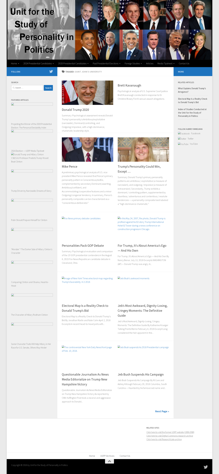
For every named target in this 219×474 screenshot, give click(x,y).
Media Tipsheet (164, 63)
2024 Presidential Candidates (37, 63)
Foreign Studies (132, 63)
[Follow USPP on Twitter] (51, 71)
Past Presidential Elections (105, 63)
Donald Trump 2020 (75, 110)
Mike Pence (69, 166)
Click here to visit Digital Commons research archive (169, 435)
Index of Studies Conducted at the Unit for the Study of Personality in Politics (192, 112)
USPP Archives (107, 455)
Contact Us (184, 63)
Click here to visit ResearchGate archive (164, 439)
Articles (149, 63)
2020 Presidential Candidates (72, 63)
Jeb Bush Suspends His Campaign (141, 374)
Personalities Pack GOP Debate (83, 245)
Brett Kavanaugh (129, 85)
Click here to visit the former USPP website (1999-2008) (170, 432)
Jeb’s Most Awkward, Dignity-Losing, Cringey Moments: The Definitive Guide (142, 311)
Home (14, 63)
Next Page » (162, 411)
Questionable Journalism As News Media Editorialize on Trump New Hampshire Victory (85, 379)
